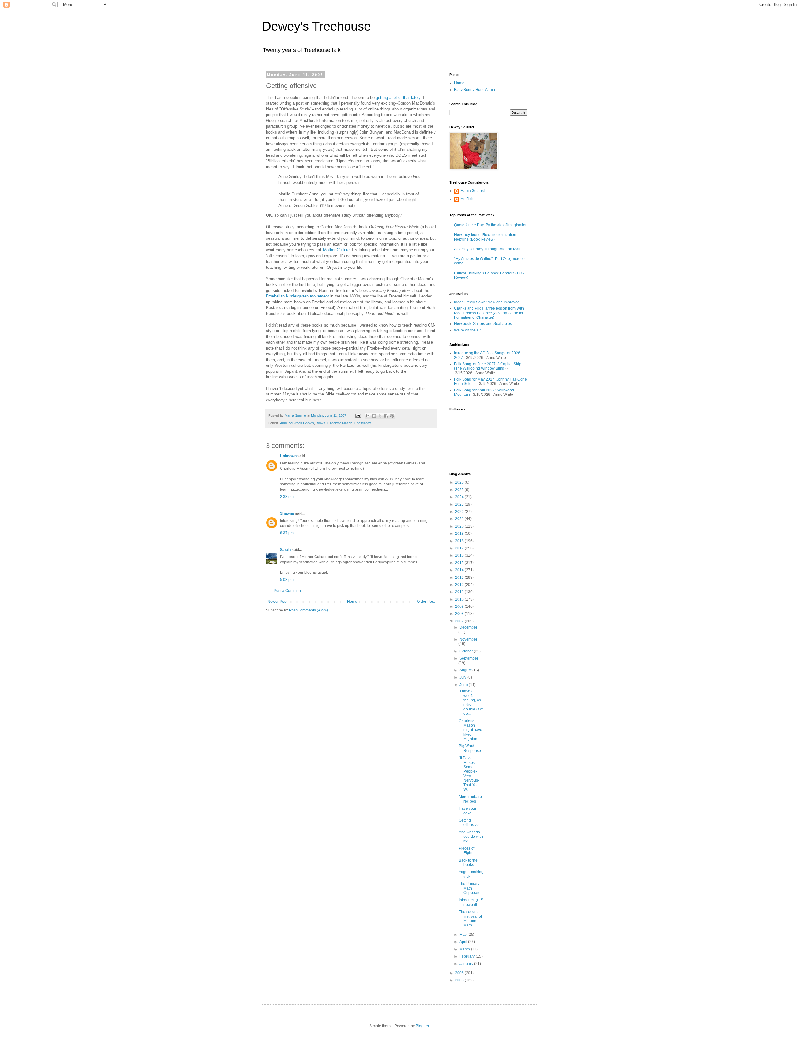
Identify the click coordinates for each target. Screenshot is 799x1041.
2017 (460, 548)
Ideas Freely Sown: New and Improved (487, 302)
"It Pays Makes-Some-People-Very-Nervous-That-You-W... (469, 774)
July (463, 677)
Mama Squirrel (472, 191)
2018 (460, 541)
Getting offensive (469, 822)
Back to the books (468, 862)
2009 (460, 606)
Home (352, 601)
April (463, 942)
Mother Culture (336, 250)
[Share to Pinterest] (392, 416)
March (465, 949)
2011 (460, 592)
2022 (460, 511)
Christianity (362, 423)
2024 (460, 497)
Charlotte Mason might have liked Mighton (470, 730)
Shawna (287, 513)
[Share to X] (380, 416)
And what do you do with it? (471, 836)
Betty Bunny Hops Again (474, 89)
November (468, 639)
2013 (460, 577)
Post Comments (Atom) (308, 610)
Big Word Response (470, 748)
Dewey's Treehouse (316, 26)
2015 (460, 563)
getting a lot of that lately (398, 97)
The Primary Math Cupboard (470, 888)
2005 (460, 980)
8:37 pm (287, 533)
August (465, 670)
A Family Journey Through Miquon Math (488, 249)
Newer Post (277, 601)
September (468, 658)
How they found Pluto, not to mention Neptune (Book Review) (485, 237)
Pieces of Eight (466, 850)
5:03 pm (287, 579)
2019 (460, 533)
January (466, 963)
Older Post (426, 601)
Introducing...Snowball (471, 902)
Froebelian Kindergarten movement (298, 296)
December (468, 627)
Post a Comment (288, 590)
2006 (460, 973)
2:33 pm (287, 496)
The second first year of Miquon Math (470, 918)
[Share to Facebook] (386, 416)
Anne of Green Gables (297, 423)
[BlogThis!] (374, 416)
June (464, 685)
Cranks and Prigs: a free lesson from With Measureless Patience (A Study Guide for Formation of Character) (489, 313)
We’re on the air (467, 330)
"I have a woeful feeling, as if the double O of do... (471, 702)
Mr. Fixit (466, 199)
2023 (460, 504)
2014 (460, 570)
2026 (460, 482)
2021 (460, 519)
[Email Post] (358, 415)
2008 (460, 613)
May (463, 934)
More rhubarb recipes (470, 798)
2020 (460, 526)
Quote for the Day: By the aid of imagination (490, 225)
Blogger (422, 1026)
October (466, 651)
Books (321, 423)
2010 (460, 599)
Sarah (285, 550)
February (467, 956)
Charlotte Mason (339, 423)
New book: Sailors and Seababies (483, 324)
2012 (460, 584)
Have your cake (467, 810)
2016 (460, 555)
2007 (460, 621)
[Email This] (368, 416)
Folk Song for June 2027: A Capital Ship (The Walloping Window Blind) (487, 366)
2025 (460, 490)
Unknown (288, 456)
